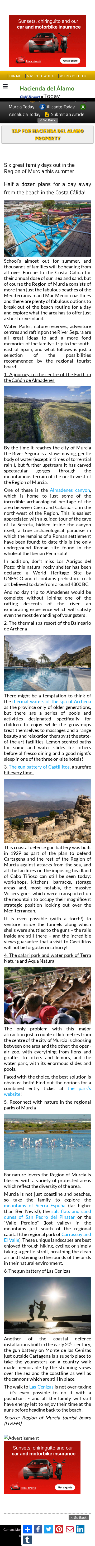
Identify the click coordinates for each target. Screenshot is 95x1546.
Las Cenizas (41, 1387)
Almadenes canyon (70, 490)
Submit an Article (67, 114)
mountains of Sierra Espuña (34, 1205)
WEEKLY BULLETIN (73, 76)
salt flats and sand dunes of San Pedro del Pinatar (47, 1214)
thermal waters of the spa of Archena (51, 701)
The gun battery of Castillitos (39, 767)
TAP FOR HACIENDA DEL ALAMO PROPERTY (47, 134)
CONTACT (16, 76)
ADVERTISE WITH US (41, 76)
